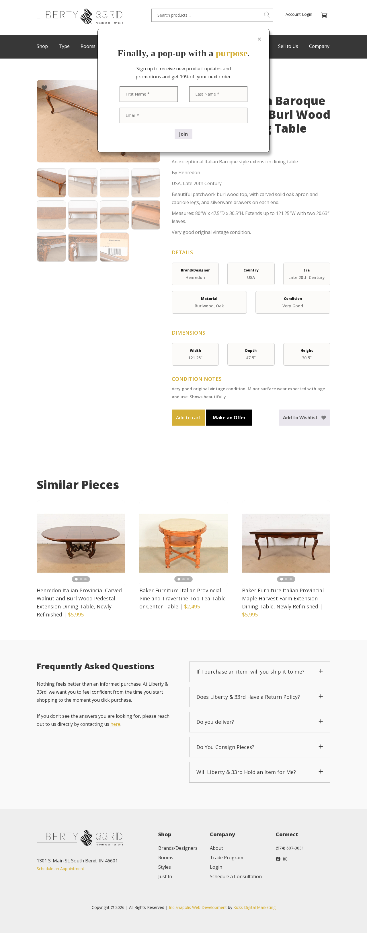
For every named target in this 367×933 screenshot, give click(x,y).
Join (183, 134)
